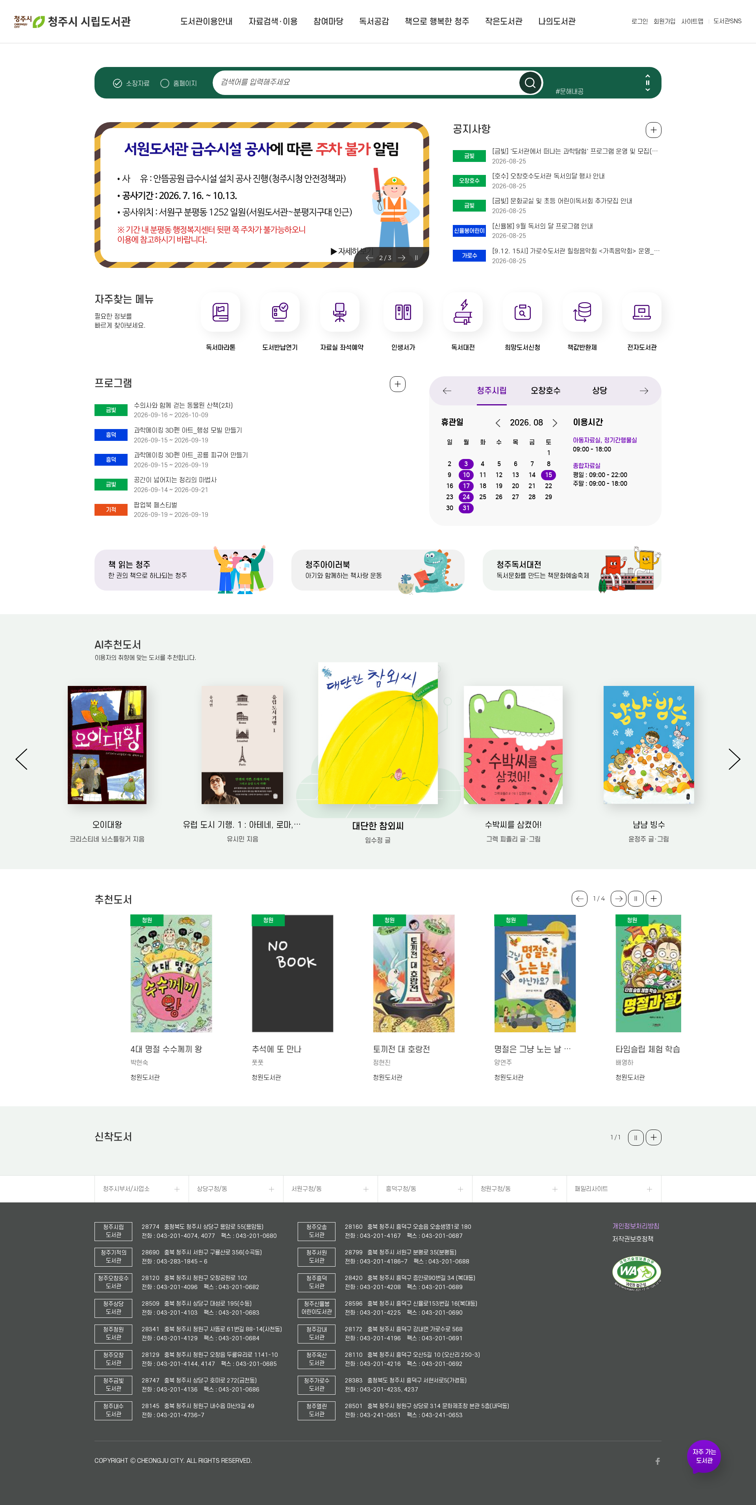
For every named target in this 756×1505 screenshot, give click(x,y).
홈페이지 (185, 83)
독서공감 (374, 22)
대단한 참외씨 (378, 826)
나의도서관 (557, 22)
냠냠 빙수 (649, 825)
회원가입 (665, 21)
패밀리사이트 (591, 1189)
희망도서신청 (522, 348)
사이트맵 (692, 21)
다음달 (551, 423)
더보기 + (654, 899)
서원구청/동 (306, 1189)
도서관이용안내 (206, 22)
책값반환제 (582, 348)
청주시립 (492, 391)
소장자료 (138, 83)
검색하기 (530, 83)
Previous (648, 76)
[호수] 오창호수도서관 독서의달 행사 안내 (548, 176)
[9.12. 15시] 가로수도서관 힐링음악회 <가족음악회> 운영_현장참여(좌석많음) (577, 251)
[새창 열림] (637, 1289)
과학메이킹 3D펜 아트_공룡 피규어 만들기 (191, 455)
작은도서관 (504, 22)
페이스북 (658, 1461)
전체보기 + (398, 384)
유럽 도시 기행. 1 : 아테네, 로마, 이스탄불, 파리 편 (242, 825)
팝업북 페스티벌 (155, 505)
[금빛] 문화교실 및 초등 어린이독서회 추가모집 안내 (562, 201)
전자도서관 (642, 348)
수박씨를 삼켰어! (513, 825)
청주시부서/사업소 (126, 1189)
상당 (599, 391)
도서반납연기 (280, 348)
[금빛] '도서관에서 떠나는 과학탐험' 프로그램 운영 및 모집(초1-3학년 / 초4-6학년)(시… (577, 151)
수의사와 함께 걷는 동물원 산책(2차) (183, 405)
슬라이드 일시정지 (648, 83)
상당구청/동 (212, 1189)
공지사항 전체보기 (654, 130)
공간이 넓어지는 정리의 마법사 (175, 480)
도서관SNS (727, 21)
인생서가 (403, 348)
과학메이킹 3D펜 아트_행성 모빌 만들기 (188, 430)
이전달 (502, 423)
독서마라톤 (220, 348)
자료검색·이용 (273, 22)
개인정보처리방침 (636, 1226)
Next (648, 90)
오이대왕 (107, 825)
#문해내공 (570, 83)
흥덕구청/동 (401, 1189)
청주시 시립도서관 (72, 21)
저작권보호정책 (633, 1239)
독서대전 (463, 348)
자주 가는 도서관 (704, 1456)
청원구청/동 (495, 1189)
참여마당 (328, 22)
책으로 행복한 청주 (437, 22)
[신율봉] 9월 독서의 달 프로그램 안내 (542, 226)
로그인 (640, 21)
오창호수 (546, 391)
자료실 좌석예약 (341, 348)
